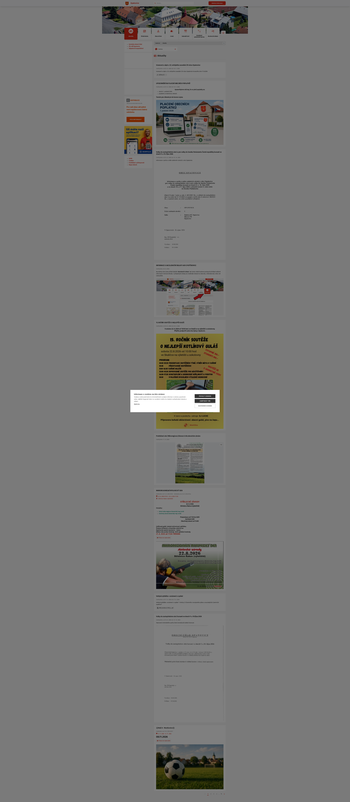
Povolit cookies (205, 396)
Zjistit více (137, 404)
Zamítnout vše (205, 401)
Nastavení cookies (205, 406)
